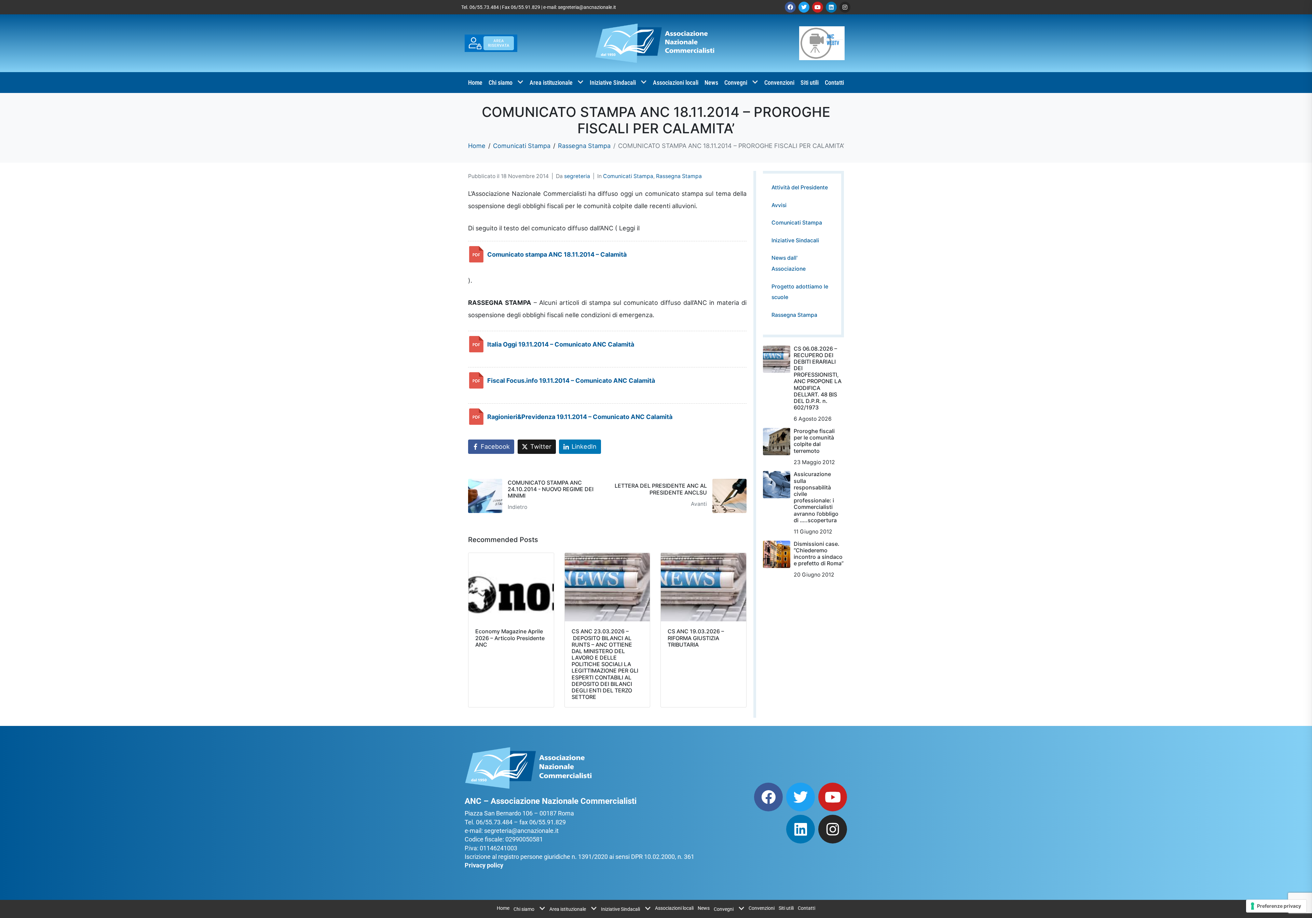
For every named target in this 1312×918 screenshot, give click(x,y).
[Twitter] (803, 7)
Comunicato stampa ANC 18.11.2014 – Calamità (557, 254)
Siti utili (810, 82)
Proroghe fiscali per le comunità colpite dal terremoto (814, 441)
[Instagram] (844, 7)
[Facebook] (790, 7)
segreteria (577, 176)
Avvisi (779, 205)
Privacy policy (484, 865)
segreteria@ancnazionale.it (587, 7)
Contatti (834, 82)
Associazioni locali (675, 82)
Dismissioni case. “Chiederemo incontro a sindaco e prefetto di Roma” (819, 553)
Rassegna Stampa (679, 176)
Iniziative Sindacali (613, 82)
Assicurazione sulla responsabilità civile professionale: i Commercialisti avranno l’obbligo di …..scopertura (816, 497)
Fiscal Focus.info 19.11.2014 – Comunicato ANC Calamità (571, 380)
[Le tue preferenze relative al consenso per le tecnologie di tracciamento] (1276, 906)
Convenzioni (779, 82)
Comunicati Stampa (628, 176)
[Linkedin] (831, 7)
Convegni (735, 82)
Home (475, 82)
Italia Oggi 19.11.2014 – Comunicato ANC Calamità (560, 344)
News (711, 82)
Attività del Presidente (799, 187)
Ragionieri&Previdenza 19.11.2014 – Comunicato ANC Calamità (579, 416)
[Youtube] (817, 7)
